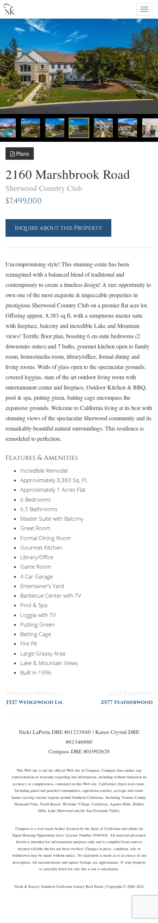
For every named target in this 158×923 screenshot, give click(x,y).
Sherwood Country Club (44, 188)
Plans (22, 153)
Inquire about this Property (58, 228)
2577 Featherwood (126, 702)
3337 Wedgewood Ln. (34, 702)
